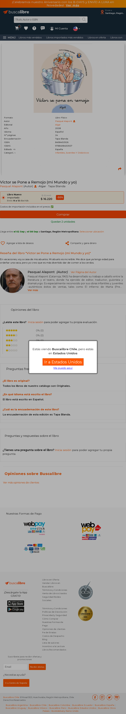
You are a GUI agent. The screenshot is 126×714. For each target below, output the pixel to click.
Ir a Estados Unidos (63, 362)
